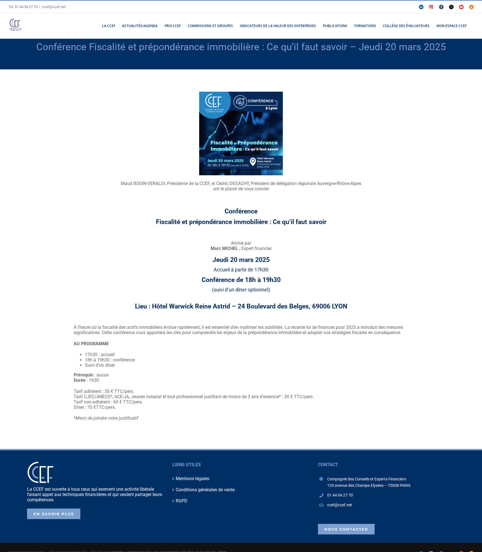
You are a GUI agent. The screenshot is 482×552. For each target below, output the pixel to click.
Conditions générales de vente (205, 489)
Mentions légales (192, 478)
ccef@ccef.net (54, 7)
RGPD (181, 501)
